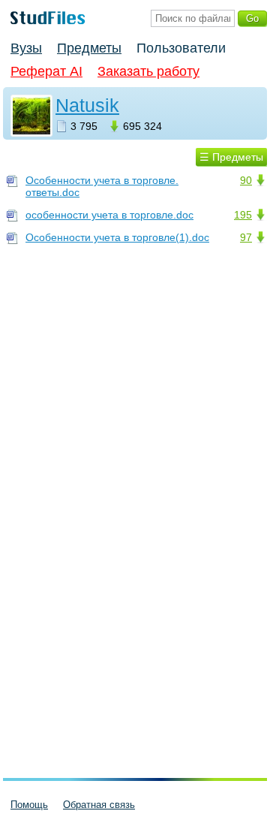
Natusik (87, 105)
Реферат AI (46, 71)
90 (246, 180)
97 (246, 237)
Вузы (26, 48)
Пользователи (181, 48)
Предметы (89, 48)
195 (243, 215)
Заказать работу (149, 71)
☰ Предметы (231, 157)
